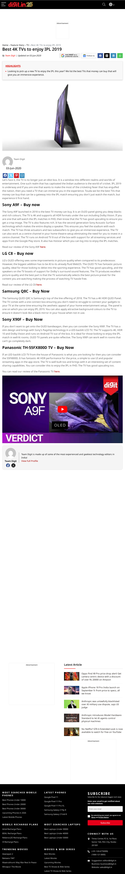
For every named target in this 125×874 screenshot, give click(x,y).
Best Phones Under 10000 (14, 800)
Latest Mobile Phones (12, 817)
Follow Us (91, 56)
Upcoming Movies (52, 862)
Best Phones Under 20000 (14, 804)
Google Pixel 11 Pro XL (54, 805)
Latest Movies (50, 858)
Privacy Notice (104, 817)
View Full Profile (29, 460)
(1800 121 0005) (98, 854)
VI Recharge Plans (10, 841)
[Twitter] (13, 465)
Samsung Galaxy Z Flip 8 (55, 810)
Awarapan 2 (7, 854)
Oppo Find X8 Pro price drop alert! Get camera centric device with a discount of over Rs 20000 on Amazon (101, 676)
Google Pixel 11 (51, 797)
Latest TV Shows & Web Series (57, 871)
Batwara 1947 (8, 858)
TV (27, 45)
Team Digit (10, 55)
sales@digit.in (106, 867)
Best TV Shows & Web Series (57, 866)
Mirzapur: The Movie (11, 866)
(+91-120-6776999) (100, 851)
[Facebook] (8, 465)
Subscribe (105, 823)
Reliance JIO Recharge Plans (14, 837)
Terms (93, 817)
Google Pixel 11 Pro (53, 801)
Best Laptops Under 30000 (56, 829)
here (42, 247)
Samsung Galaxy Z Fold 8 (55, 814)
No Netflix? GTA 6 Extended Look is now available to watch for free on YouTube (102, 730)
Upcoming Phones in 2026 (14, 812)
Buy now (31, 204)
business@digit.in (108, 864)
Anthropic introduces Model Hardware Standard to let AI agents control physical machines (101, 718)
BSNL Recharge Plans (11, 833)
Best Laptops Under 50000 (56, 837)
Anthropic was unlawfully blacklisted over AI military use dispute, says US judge (100, 704)
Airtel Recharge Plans (11, 829)
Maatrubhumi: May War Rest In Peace (19, 862)
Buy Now (40, 291)
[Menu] (3, 4)
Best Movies (49, 854)
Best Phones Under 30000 (14, 808)
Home (5, 45)
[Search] (104, 4)
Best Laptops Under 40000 (56, 833)
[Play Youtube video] (62, 409)
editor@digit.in (109, 860)
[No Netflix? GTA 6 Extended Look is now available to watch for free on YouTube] (71, 731)
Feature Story (17, 45)
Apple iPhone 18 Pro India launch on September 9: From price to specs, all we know (101, 690)
